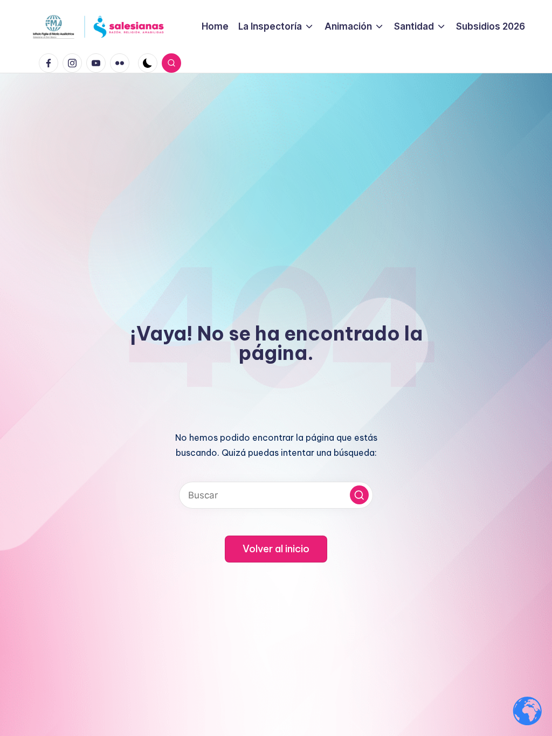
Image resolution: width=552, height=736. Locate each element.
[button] (359, 494)
